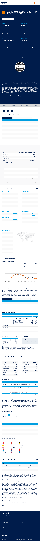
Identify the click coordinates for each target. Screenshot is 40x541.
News (3, 519)
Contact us (4, 531)
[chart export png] (36, 263)
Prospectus (6, 465)
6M (12, 266)
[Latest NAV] (9, 25)
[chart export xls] (35, 263)
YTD (21, 266)
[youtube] (6, 535)
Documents (35, 105)
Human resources (5, 523)
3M (9, 266)
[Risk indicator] (11, 411)
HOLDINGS (4, 105)
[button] (35, 6)
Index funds (23, 523)
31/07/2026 (29, 467)
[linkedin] (3, 535)
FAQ (21, 521)
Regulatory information (22, 539)
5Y (19, 266)
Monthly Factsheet (7, 467)
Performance (14, 105)
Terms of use (15, 540)
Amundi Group (5, 522)
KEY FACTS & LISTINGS (24, 105)
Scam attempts (16, 539)
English (20, 465)
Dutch (19, 467)
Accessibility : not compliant (29, 539)
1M (7, 266)
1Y (14, 266)
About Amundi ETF (5, 521)
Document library (24, 519)
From (24, 266)
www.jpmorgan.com (33, 160)
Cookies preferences (21, 540)
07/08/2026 (29, 465)
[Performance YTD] (26, 25)
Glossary (22, 522)
